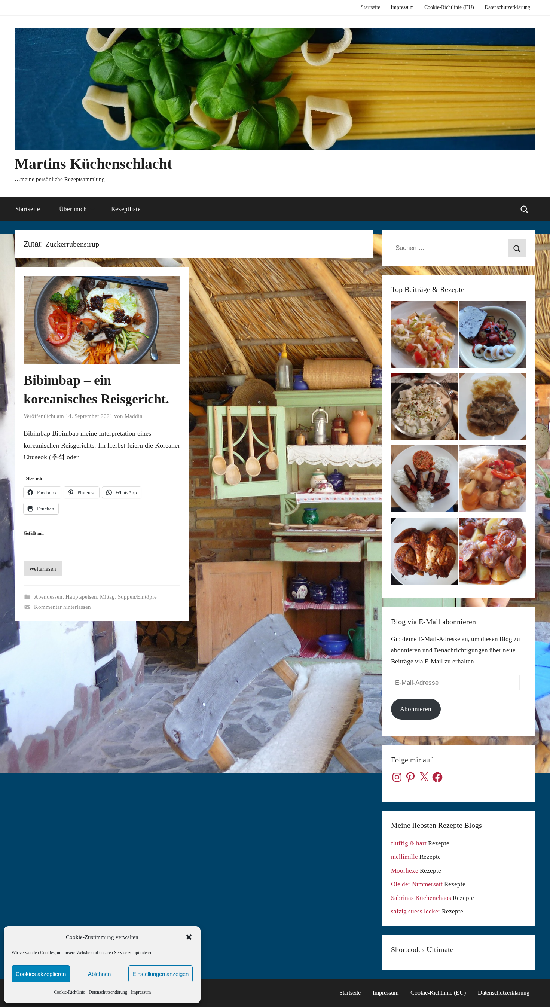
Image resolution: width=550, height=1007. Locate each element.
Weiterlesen (42, 569)
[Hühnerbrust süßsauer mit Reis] (492, 480)
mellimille (404, 856)
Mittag (107, 597)
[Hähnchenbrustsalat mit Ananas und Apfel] (424, 408)
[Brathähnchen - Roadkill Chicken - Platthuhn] (424, 553)
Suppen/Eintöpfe (137, 597)
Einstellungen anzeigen (160, 974)
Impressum (141, 992)
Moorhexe (404, 870)
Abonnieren (415, 708)
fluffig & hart (409, 843)
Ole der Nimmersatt (417, 884)
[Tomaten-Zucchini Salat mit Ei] (492, 336)
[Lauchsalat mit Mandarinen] (424, 336)
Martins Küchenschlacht (93, 163)
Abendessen (48, 597)
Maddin (134, 416)
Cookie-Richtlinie (69, 992)
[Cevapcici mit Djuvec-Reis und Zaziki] (424, 480)
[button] (189, 937)
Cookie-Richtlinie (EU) (449, 7)
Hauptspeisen (81, 597)
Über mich (73, 209)
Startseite (370, 7)
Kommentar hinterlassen (62, 607)
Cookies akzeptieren (41, 974)
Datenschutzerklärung (108, 992)
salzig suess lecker (415, 911)
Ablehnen (99, 974)
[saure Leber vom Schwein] (492, 408)
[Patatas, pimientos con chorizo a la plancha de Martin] (492, 553)
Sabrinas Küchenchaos (421, 897)
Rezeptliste (126, 209)
